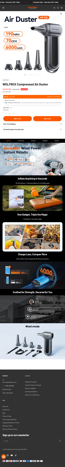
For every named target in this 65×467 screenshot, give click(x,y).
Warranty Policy (7, 426)
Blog (4, 413)
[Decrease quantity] (5, 114)
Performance (21, 140)
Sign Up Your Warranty (32, 395)
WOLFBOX (6, 80)
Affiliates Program (31, 382)
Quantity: (6, 110)
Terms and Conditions (9, 419)
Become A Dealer (30, 388)
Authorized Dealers (31, 391)
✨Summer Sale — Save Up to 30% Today (45, 2)
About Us (5, 406)
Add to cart (17, 119)
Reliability (45, 140)
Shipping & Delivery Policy (11, 422)
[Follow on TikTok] (16, 455)
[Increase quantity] (13, 114)
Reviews (57, 140)
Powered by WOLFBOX (20, 449)
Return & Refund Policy (10, 429)
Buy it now (47, 119)
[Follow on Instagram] (8, 455)
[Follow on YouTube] (12, 455)
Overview (8, 140)
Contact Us (6, 410)
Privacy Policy (7, 416)
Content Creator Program (33, 385)
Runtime (33, 140)
